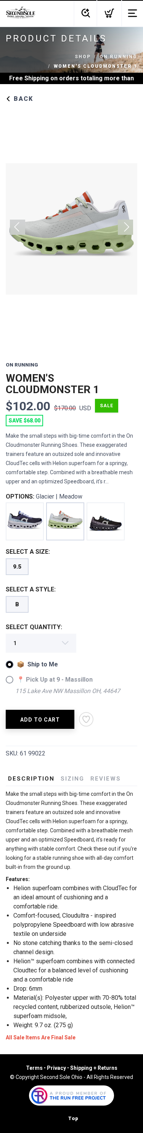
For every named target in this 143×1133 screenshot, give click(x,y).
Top (73, 1118)
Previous (17, 227)
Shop (83, 56)
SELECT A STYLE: (31, 589)
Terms (34, 1068)
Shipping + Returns (93, 1068)
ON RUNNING (118, 56)
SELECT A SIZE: (28, 551)
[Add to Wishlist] (86, 719)
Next (125, 227)
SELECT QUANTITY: (34, 627)
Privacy (56, 1068)
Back (22, 98)
